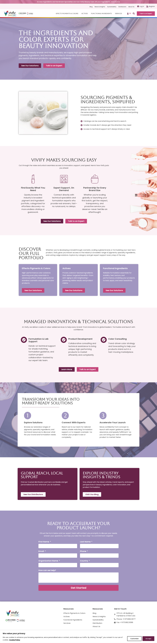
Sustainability (111, 7)
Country (84, 561)
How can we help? (47, 570)
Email (41, 551)
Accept (148, 639)
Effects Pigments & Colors (67, 13)
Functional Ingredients (101, 13)
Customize (134, 639)
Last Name (85, 542)
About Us (131, 7)
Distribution (122, 7)
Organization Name (48, 561)
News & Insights (100, 7)
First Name (44, 542)
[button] (134, 13)
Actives (84, 13)
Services (118, 13)
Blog (91, 7)
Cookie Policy (14, 640)
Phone (83, 551)
